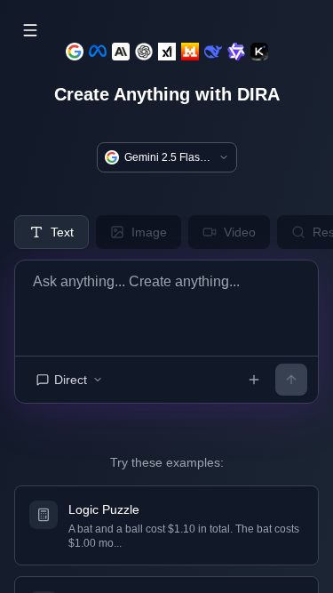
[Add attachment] (254, 379)
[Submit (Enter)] (291, 380)
